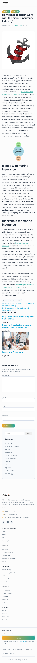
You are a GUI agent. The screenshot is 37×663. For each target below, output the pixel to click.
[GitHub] (11, 522)
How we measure (7, 593)
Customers (5, 596)
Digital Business (10, 458)
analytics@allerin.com (10, 514)
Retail (3, 576)
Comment (5, 375)
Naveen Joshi (18, 25)
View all (4, 582)
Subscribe (18, 638)
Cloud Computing (11, 455)
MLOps (4, 561)
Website (5, 415)
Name (4, 397)
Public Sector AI (10, 471)
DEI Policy (13, 653)
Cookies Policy (29, 649)
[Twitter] (3, 522)
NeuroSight (5, 541)
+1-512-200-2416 (9, 511)
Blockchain (6, 11)
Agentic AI (5, 549)
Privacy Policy (22, 641)
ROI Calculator (6, 590)
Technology (15, 11)
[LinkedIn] (7, 522)
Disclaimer (5, 653)
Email (4, 406)
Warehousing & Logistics (9, 573)
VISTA (4, 532)
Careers (4, 614)
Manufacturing (6, 569)
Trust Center (5, 617)
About (4, 610)
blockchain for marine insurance (12, 300)
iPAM (3, 538)
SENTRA (4, 535)
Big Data (8, 449)
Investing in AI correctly (12, 352)
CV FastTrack (6, 555)
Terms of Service (17, 649)
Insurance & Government (9, 579)
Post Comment (8, 426)
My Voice (8, 468)
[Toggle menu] (33, 3)
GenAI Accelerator (7, 552)
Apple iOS (8, 443)
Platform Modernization (9, 558)
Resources (5, 599)
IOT (6, 465)
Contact (4, 620)
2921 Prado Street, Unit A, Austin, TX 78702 (17, 517)
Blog (3, 602)
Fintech (7, 462)
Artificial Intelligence (12, 446)
